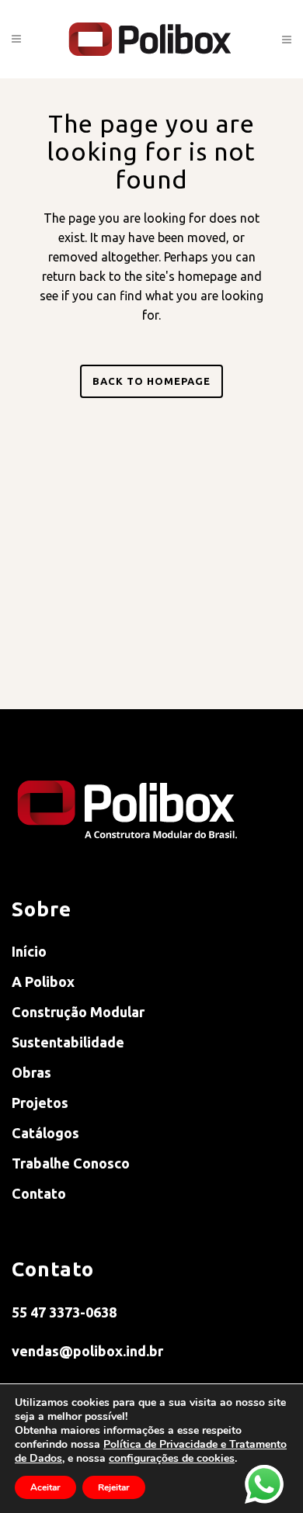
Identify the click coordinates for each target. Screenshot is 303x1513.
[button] (172, 1458)
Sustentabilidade (68, 1042)
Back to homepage (151, 381)
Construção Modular (78, 1012)
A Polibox (43, 981)
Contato (39, 1193)
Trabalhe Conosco (71, 1163)
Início (29, 951)
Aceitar (45, 1487)
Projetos (40, 1102)
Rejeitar (114, 1487)
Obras (31, 1072)
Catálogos (45, 1133)
